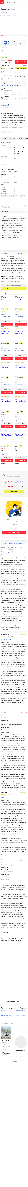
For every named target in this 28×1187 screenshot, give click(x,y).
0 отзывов (5, 12)
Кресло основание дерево (7, 1017)
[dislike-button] (25, 547)
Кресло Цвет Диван (5, 316)
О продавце (12, 138)
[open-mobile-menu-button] (2, 2)
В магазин (20, 62)
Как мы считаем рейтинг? (14, 43)
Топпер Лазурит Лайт (7, 552)
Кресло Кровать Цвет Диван (20, 385)
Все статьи (14, 1061)
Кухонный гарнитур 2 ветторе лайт (11, 865)
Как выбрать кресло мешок (6, 1041)
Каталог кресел (19, 1013)
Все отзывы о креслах (14, 536)
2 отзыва (5, 314)
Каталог (5, 5)
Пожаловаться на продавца (14, 288)
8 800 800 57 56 (8, 85)
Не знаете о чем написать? (20, 1055)
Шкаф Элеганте (5, 718)
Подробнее (24, 65)
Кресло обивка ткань (6, 1015)
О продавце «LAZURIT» (9, 254)
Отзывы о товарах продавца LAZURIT (13, 543)
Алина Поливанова (7, 1052)
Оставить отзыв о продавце (14, 285)
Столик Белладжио (6, 639)
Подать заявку (14, 491)
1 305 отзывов (9, 107)
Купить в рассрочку (21, 68)
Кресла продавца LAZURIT (7, 1013)
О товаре (4, 138)
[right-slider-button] (25, 216)
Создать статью (20, 1050)
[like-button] (21, 547)
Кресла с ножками (20, 1010)
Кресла (10, 5)
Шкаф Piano (4, 797)
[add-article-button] (21, 1042)
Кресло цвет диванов (20, 316)
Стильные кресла (20, 1017)
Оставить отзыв (14, 532)
